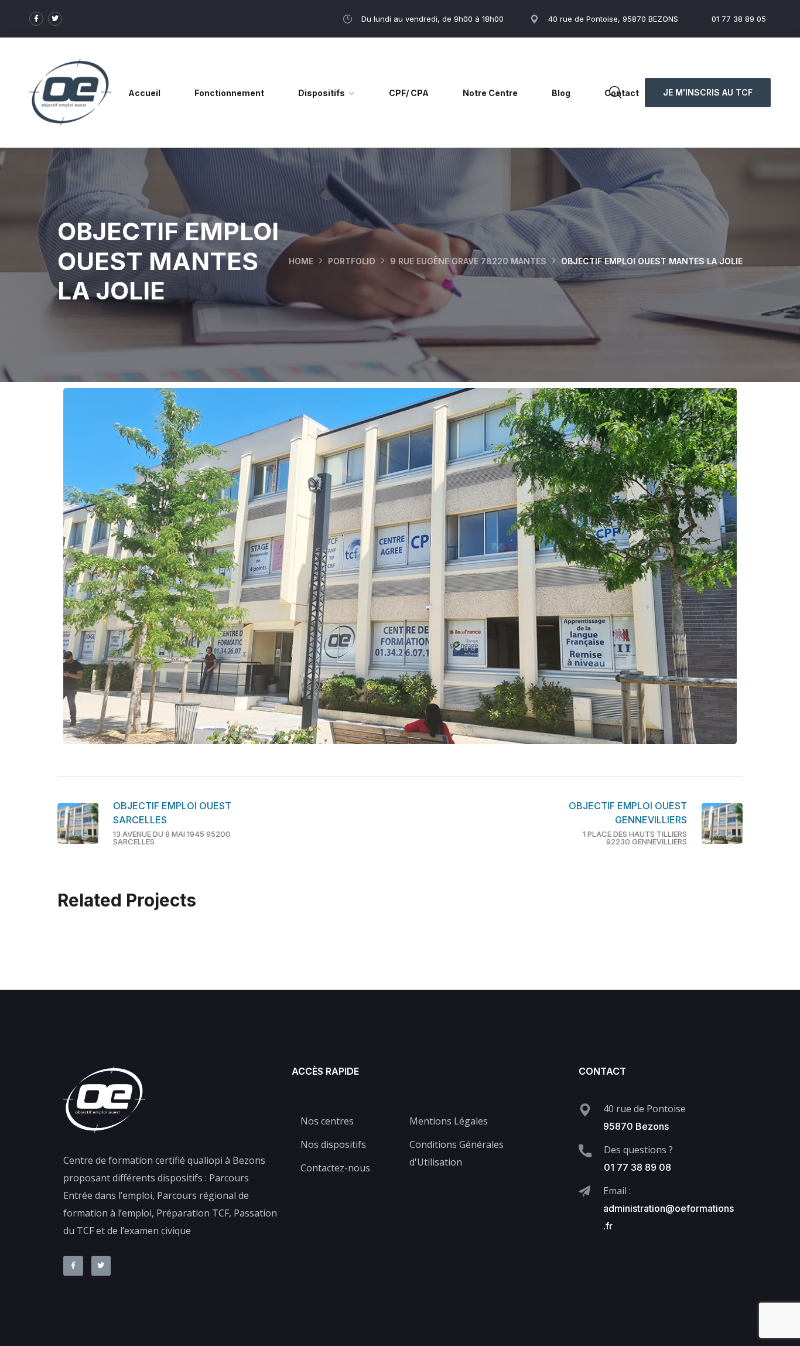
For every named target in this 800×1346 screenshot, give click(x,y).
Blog (561, 93)
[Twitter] (55, 19)
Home (301, 261)
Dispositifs (321, 93)
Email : (617, 1190)
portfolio (351, 261)
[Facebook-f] (36, 19)
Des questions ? (638, 1149)
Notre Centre (490, 93)
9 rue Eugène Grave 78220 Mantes (468, 261)
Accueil (144, 93)
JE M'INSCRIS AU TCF (708, 92)
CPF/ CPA (409, 93)
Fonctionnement (229, 93)
